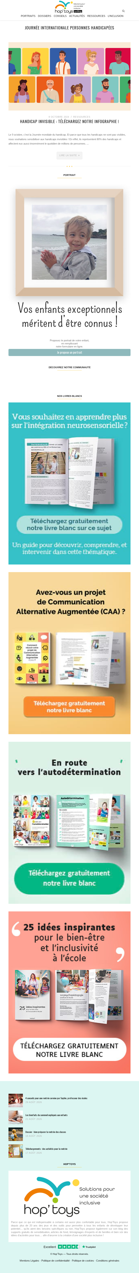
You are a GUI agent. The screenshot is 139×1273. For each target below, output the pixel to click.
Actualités (77, 16)
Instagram (39, 378)
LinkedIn (79, 378)
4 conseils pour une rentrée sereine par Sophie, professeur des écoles (56, 1098)
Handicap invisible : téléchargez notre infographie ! (69, 121)
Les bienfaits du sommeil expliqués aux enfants (46, 1115)
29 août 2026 (33, 1102)
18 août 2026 (33, 1136)
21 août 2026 (33, 1119)
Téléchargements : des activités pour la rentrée (46, 1148)
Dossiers (44, 16)
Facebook (18, 378)
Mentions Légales (29, 1260)
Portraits (28, 16)
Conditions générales (107, 1260)
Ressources (96, 16)
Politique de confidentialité (55, 1260)
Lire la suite (68, 155)
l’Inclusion (115, 16)
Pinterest (59, 378)
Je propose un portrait (69, 352)
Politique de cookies (83, 1260)
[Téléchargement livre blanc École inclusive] (69, 992)
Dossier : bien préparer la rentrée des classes (45, 1132)
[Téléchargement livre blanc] (69, 483)
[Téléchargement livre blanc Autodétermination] (69, 822)
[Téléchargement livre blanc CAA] (69, 652)
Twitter (120, 378)
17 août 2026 (33, 1153)
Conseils (60, 16)
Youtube (100, 378)
